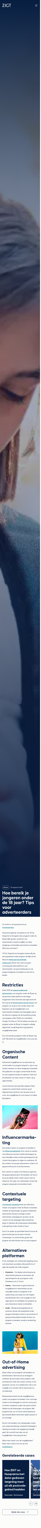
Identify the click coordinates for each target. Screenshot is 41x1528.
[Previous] (31, 1503)
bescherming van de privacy (23, 1003)
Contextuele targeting (10, 1205)
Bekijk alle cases (18, 1512)
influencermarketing (12, 1151)
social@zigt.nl (7, 1447)
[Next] (36, 1503)
